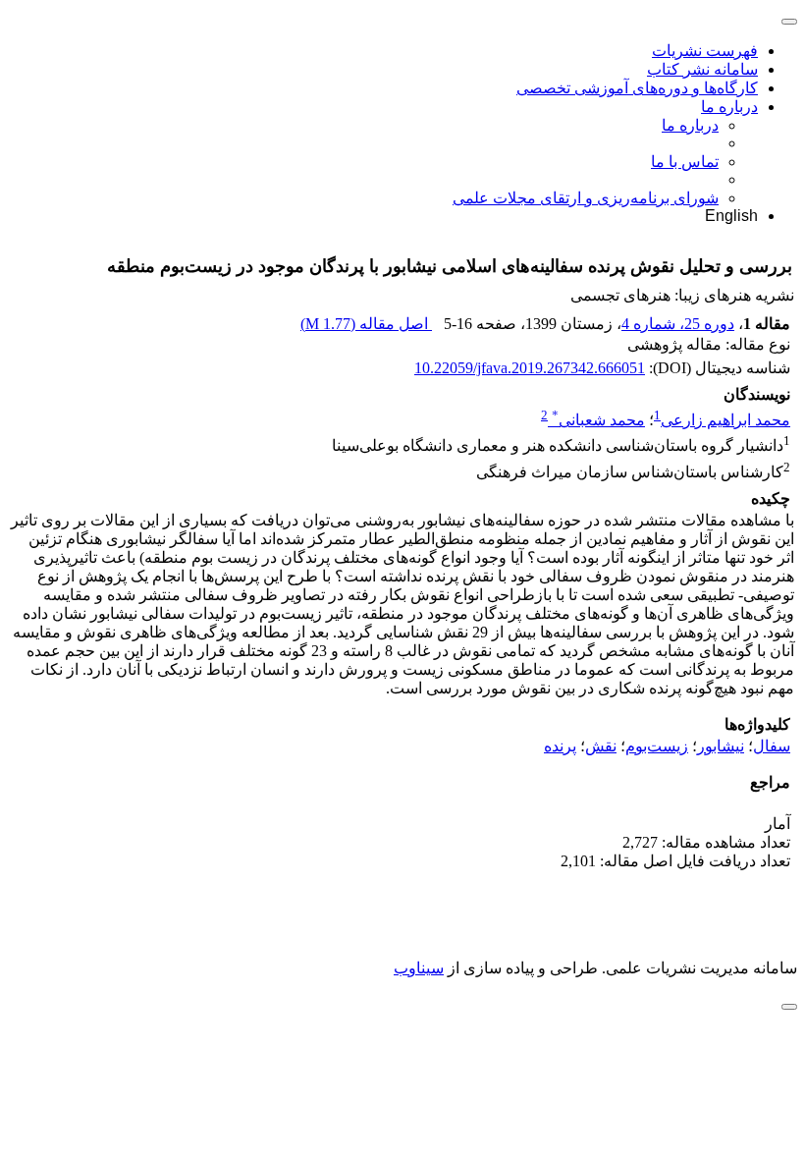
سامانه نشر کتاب (702, 69)
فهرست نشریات (705, 50)
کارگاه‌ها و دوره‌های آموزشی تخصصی (637, 88)
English (731, 215)
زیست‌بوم (656, 746)
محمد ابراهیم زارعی (725, 420)
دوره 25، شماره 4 (677, 323)
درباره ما (729, 106)
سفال (771, 746)
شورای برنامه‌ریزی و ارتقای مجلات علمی (586, 198)
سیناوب (419, 968)
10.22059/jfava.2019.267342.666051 (529, 367)
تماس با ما (685, 161)
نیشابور (720, 746)
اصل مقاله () (366, 323)
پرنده (560, 746)
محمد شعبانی (598, 420)
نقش (601, 746)
